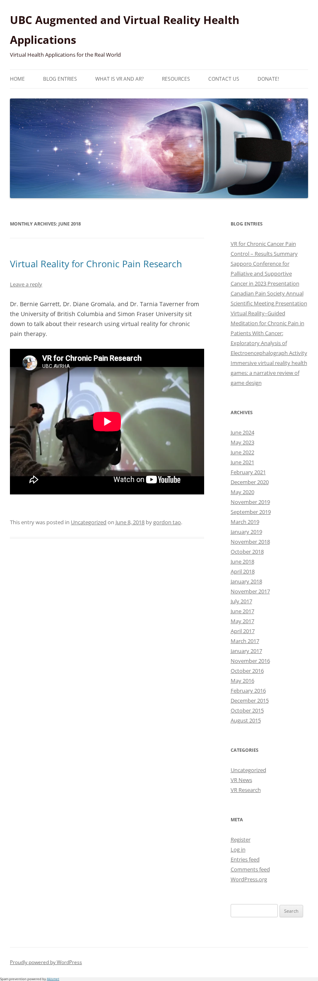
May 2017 (242, 621)
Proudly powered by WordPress (46, 962)
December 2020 (250, 482)
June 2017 (242, 611)
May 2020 (242, 492)
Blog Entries (60, 78)
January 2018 (246, 581)
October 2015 (247, 710)
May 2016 (242, 680)
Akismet (53, 978)
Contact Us (223, 78)
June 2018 (242, 561)
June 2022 (242, 452)
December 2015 (250, 700)
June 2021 (242, 462)
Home (17, 78)
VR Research (246, 790)
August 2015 (246, 720)
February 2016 (248, 690)
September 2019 (251, 512)
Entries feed (245, 859)
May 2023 (242, 442)
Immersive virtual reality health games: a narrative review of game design (269, 372)
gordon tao (167, 522)
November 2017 (250, 591)
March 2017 (245, 641)
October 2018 (247, 551)
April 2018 (243, 571)
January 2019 (246, 531)
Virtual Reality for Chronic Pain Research (96, 263)
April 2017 (243, 631)
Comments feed (250, 869)
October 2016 (247, 670)
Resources (176, 78)
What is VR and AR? (119, 78)
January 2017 (246, 651)
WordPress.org (249, 879)
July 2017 (241, 601)
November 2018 (250, 541)
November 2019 (250, 502)
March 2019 (245, 521)
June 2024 (242, 432)
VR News (241, 780)
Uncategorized (88, 522)
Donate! (268, 78)
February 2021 (248, 472)
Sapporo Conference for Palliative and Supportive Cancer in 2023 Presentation (265, 273)
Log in (238, 849)
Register (241, 839)
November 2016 (250, 660)
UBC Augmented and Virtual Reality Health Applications (124, 29)
